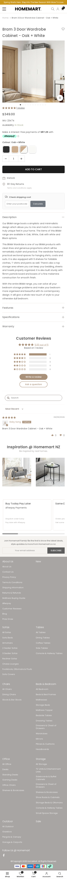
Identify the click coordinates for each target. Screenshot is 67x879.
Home (5, 18)
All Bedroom (42, 689)
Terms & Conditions (12, 582)
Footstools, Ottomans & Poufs (17, 669)
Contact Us (8, 572)
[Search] (53, 9)
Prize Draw (7, 619)
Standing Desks (10, 774)
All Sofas (6, 632)
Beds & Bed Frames (46, 694)
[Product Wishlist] (63, 32)
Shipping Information (13, 587)
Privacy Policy (9, 577)
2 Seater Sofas (9, 648)
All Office (6, 764)
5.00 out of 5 (41, 344)
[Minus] (4, 159)
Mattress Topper (44, 710)
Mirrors (39, 738)
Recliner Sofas (9, 658)
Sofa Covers (8, 674)
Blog (4, 613)
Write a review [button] (34, 376)
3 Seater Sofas (9, 653)
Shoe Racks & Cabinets (48, 797)
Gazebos (7, 831)
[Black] (6, 149)
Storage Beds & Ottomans (49, 802)
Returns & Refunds (11, 592)
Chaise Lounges (10, 664)
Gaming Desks (9, 779)
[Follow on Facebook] (3, 855)
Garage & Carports (12, 842)
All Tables (40, 632)
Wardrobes (41, 733)
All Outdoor (8, 826)
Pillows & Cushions (45, 744)
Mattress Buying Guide (13, 598)
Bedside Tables (44, 715)
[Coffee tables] (50, 472)
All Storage (41, 764)
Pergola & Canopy (11, 837)
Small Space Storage (47, 813)
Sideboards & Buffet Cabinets (46, 778)
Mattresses (41, 699)
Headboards (42, 749)
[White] (32, 149)
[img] (9, 417)
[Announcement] (33, 2)
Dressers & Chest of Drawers (46, 727)
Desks (5, 769)
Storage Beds (43, 705)
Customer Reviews (12, 608)
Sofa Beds (7, 637)
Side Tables (42, 648)
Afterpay (6, 603)
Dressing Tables (44, 720)
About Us (6, 566)
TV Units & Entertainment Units (48, 770)
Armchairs (7, 643)
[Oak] (15, 149)
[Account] (58, 9)
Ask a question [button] (33, 384)
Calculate (38, 203)
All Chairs (7, 689)
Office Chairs (9, 785)
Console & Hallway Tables (49, 653)
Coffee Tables (43, 643)
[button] (9, 108)
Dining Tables (43, 637)
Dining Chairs (9, 694)
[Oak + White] (24, 149)
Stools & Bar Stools (12, 699)
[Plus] (22, 159)
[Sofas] (16, 472)
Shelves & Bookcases (13, 790)
